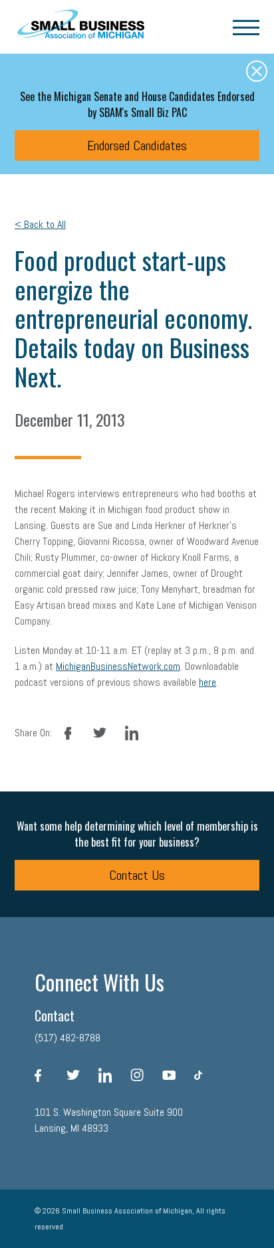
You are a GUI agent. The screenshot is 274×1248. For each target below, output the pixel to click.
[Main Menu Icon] (246, 27)
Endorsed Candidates (137, 145)
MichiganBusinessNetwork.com (118, 666)
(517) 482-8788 (67, 1038)
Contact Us (137, 875)
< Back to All (40, 224)
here (207, 682)
